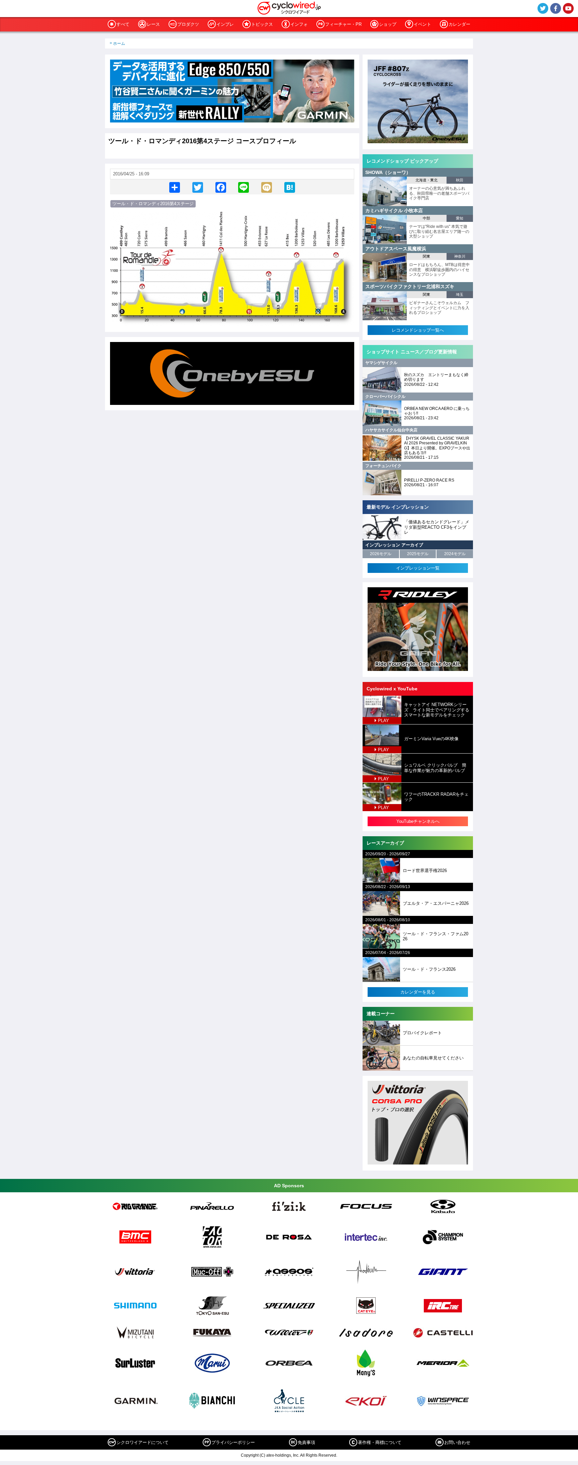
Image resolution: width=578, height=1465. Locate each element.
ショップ (387, 24)
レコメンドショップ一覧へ (418, 330)
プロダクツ (188, 24)
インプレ (225, 24)
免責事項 (306, 1442)
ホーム (119, 43)
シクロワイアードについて (142, 1442)
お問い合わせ (457, 1442)
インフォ (299, 24)
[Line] (243, 187)
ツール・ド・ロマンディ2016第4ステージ (153, 203)
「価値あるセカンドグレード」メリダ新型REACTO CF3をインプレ (436, 527)
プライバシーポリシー (233, 1442)
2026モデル (380, 553)
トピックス (262, 24)
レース (153, 24)
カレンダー (459, 24)
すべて (122, 24)
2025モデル (417, 553)
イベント (422, 24)
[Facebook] (220, 187)
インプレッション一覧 (418, 568)
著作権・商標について (379, 1442)
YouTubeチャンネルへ (418, 821)
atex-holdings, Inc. (282, 1455)
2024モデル (455, 553)
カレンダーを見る (417, 992)
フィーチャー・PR (343, 24)
